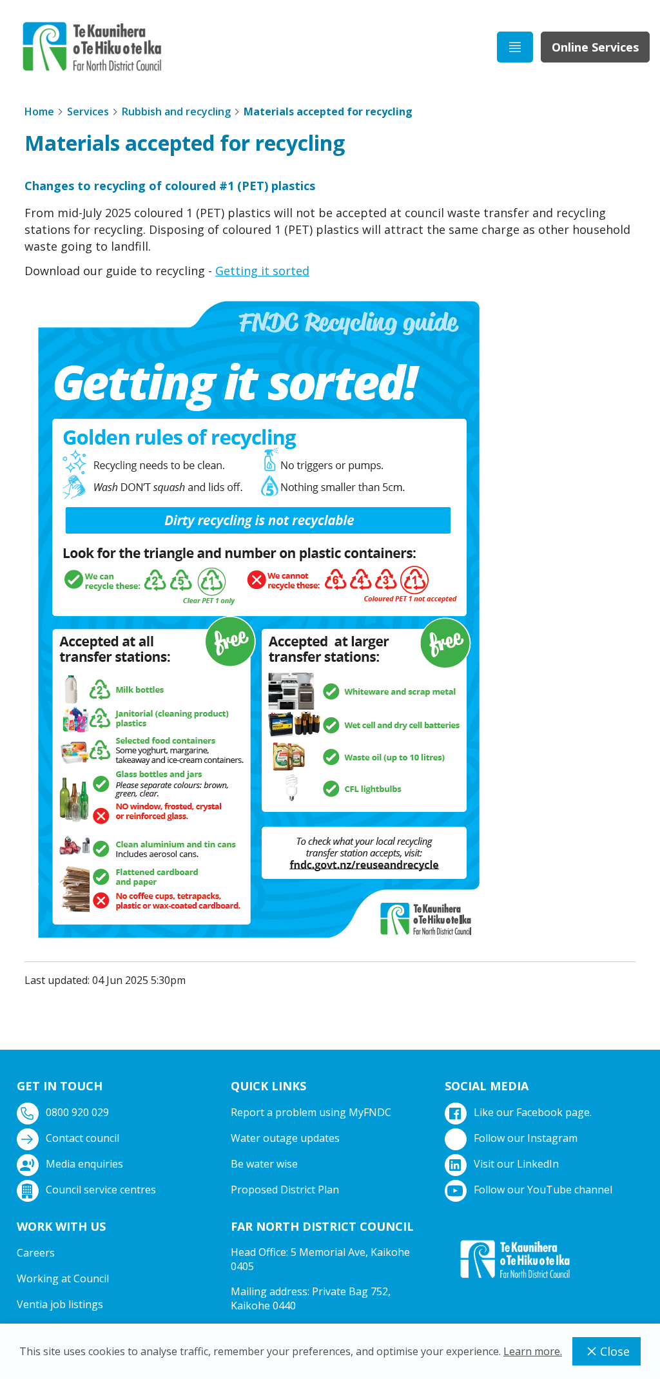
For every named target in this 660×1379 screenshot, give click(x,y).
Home (39, 111)
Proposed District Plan (285, 1189)
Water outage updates (285, 1138)
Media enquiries (84, 1164)
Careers (36, 1253)
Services (88, 111)
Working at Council (63, 1278)
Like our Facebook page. (533, 1112)
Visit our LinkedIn (516, 1164)
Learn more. (532, 1351)
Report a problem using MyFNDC (311, 1112)
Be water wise (264, 1164)
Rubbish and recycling (176, 111)
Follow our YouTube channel (543, 1189)
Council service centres (101, 1189)
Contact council (82, 1138)
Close (615, 1351)
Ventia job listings (60, 1304)
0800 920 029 (77, 1112)
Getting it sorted (262, 270)
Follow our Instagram (526, 1138)
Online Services (595, 47)
